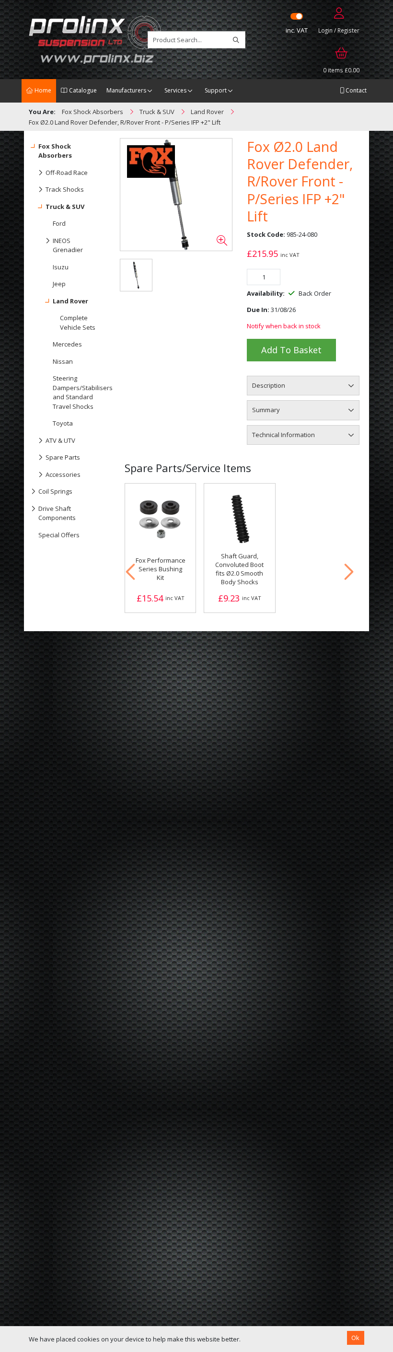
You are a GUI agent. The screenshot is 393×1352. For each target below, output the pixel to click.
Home (42, 90)
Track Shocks (65, 189)
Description (268, 385)
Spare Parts (63, 457)
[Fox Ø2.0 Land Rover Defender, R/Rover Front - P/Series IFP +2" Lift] (176, 195)
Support (216, 90)
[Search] (236, 40)
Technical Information (283, 434)
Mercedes (67, 344)
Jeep (59, 283)
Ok (355, 1337)
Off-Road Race (67, 172)
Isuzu (61, 267)
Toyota (63, 423)
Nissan (63, 361)
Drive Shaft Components (57, 513)
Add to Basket (291, 350)
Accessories (63, 474)
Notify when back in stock (284, 326)
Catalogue (82, 90)
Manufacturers (126, 90)
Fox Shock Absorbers (55, 151)
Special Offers (59, 535)
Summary (266, 409)
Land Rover (70, 301)
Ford (59, 223)
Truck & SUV (65, 206)
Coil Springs (55, 491)
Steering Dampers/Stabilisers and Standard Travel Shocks (78, 392)
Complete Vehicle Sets (77, 322)
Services (175, 90)
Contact (355, 90)
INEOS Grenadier (68, 245)
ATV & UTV (60, 440)
